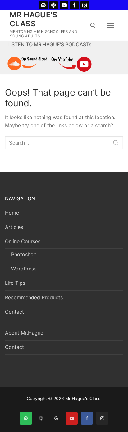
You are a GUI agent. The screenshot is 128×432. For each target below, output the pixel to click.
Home (12, 213)
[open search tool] (93, 25)
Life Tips (15, 283)
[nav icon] (111, 25)
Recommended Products (34, 297)
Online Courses (22, 241)
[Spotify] (43, 5)
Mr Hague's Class (33, 19)
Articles (14, 227)
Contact (14, 312)
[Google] (56, 418)
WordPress (23, 268)
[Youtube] (64, 5)
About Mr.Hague (24, 333)
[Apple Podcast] (53, 5)
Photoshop (24, 254)
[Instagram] (84, 5)
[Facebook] (74, 5)
